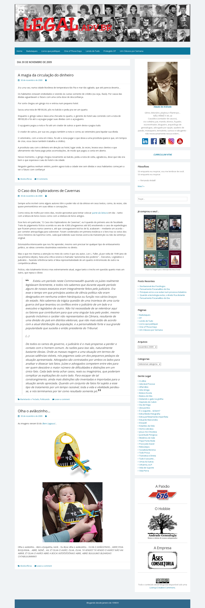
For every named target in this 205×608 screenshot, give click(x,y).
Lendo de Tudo (93, 51)
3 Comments (42, 179)
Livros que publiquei (50, 51)
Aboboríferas (26, 179)
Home (19, 51)
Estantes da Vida (147, 425)
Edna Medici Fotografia (149, 413)
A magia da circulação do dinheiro (46, 74)
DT (140, 318)
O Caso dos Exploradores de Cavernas (49, 190)
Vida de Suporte (146, 467)
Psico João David (146, 443)
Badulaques (32, 51)
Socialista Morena (147, 449)
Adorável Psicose (147, 384)
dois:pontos (144, 407)
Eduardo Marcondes (148, 419)
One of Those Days (73, 51)
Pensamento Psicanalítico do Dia (155, 289)
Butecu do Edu (145, 396)
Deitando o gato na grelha (151, 399)
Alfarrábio (143, 387)
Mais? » (141, 186)
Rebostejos (144, 446)
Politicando (45, 399)
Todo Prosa (144, 452)
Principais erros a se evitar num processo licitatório (163, 292)
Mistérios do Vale (147, 437)
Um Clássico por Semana (131, 51)
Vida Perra (144, 470)
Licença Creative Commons (162, 587)
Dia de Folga (145, 404)
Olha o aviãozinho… (34, 410)
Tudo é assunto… (147, 458)
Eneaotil (143, 422)
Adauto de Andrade (163, 106)
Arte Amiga (144, 390)
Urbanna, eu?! (145, 464)
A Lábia (142, 381)
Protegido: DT (110, 51)
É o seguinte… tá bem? (149, 410)
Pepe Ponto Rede (147, 440)
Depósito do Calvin (148, 402)
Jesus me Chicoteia (148, 431)
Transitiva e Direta (147, 455)
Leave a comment (62, 399)
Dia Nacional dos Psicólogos (152, 286)
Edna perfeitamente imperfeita (153, 416)
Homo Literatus (146, 428)
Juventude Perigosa (148, 434)
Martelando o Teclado (29, 399)
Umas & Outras (146, 461)
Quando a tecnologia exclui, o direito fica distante (162, 295)
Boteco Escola (145, 393)
